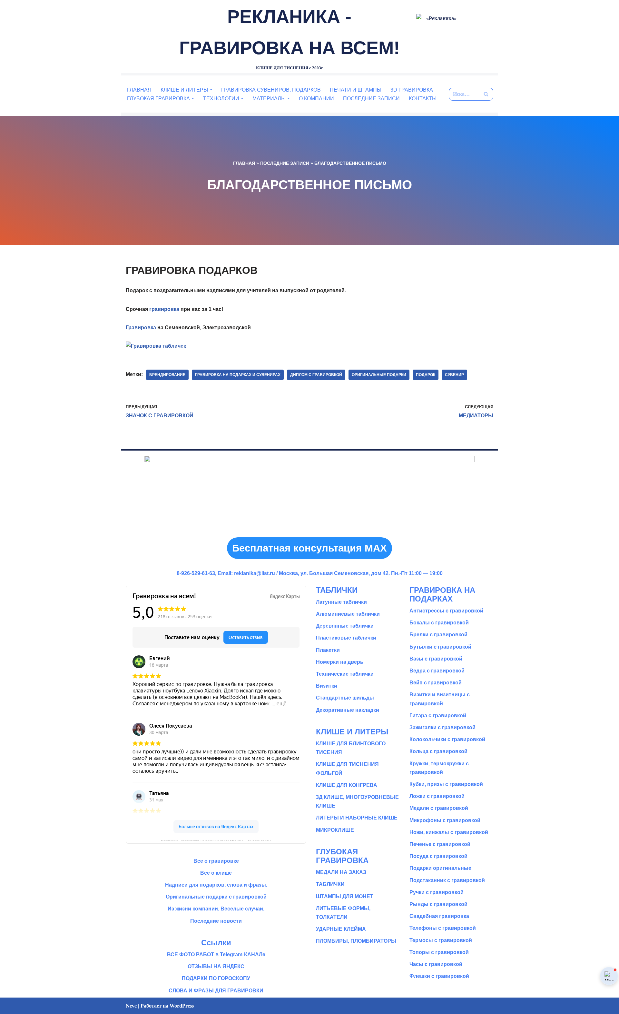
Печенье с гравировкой (439, 844)
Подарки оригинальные (440, 868)
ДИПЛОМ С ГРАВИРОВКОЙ (316, 375)
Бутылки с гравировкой (440, 647)
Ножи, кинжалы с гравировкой (448, 832)
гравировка (164, 309)
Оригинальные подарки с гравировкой (216, 897)
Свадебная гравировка (439, 916)
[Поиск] (486, 94)
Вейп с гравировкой (435, 682)
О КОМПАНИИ (316, 98)
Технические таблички (345, 674)
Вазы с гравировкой (435, 658)
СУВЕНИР (454, 375)
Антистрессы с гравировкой (446, 610)
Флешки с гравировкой (439, 976)
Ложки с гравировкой (437, 796)
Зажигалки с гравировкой (442, 727)
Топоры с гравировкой (439, 952)
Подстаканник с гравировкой (447, 880)
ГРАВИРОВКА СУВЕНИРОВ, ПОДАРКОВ (271, 90)
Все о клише (216, 873)
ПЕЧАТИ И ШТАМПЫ (355, 90)
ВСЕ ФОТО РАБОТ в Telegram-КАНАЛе (216, 954)
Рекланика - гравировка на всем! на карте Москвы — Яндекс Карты (216, 840)
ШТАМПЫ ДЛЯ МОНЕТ (344, 896)
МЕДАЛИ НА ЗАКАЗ (341, 872)
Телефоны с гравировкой (442, 928)
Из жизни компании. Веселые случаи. (216, 908)
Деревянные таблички (345, 626)
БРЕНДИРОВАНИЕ (167, 375)
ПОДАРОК (425, 375)
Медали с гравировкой (438, 808)
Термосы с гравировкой (440, 940)
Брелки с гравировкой (438, 634)
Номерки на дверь (339, 662)
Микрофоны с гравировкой (444, 820)
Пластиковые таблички (346, 638)
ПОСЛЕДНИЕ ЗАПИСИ (371, 98)
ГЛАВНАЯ (139, 90)
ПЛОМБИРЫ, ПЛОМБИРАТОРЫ (356, 941)
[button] (211, 89)
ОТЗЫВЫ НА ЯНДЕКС (216, 966)
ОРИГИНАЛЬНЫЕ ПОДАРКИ (379, 375)
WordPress (182, 1006)
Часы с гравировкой (435, 964)
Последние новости (216, 921)
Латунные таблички (341, 602)
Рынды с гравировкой (438, 904)
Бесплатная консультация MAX (309, 548)
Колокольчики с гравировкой (447, 739)
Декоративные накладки (347, 710)
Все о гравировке (216, 861)
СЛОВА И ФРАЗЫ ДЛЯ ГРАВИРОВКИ (216, 990)
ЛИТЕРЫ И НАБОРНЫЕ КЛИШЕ (357, 817)
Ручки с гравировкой (436, 892)
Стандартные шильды (345, 698)
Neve (131, 1006)
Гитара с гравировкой (437, 715)
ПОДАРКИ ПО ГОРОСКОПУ (216, 978)
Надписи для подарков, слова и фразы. (216, 885)
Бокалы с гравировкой (439, 622)
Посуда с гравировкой (438, 856)
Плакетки (328, 650)
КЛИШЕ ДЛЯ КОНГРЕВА (346, 785)
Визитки (326, 686)
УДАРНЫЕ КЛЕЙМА (341, 929)
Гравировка (141, 327)
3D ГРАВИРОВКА (411, 90)
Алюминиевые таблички (348, 614)
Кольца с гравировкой (438, 751)
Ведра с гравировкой (437, 670)
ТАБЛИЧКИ (330, 884)
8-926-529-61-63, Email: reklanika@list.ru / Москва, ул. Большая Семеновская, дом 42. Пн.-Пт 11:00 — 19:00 (310, 573)
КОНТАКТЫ (423, 98)
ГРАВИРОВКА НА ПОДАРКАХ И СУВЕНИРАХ (237, 375)
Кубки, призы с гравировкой (446, 784)
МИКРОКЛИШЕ (335, 830)
